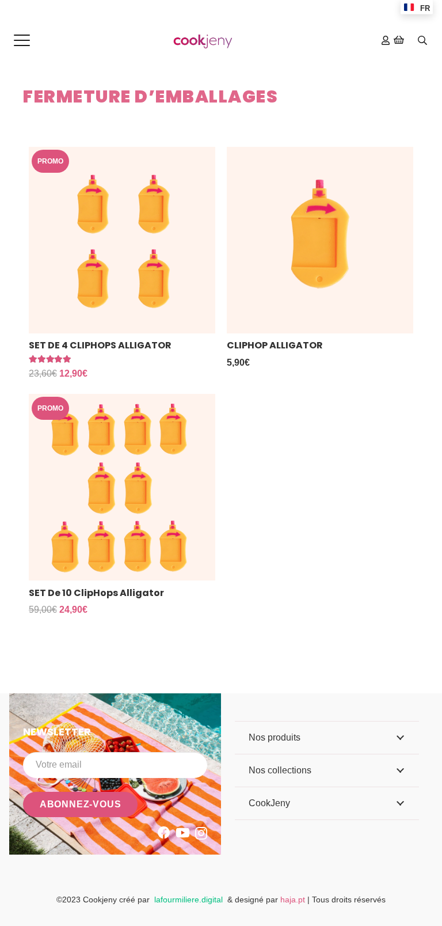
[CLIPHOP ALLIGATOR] (320, 240)
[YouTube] (183, 832)
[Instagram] (201, 833)
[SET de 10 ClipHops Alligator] (122, 487)
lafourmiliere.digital (188, 899)
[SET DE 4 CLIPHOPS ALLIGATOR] (122, 240)
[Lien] (386, 40)
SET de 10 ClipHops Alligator (96, 592)
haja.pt (293, 899)
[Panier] (399, 40)
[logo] (203, 41)
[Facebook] (164, 832)
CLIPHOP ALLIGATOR (275, 345)
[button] (21, 40)
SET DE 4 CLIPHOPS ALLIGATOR (100, 345)
